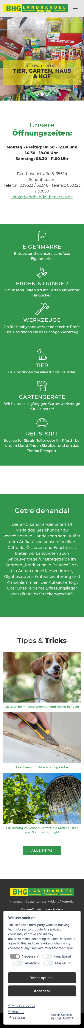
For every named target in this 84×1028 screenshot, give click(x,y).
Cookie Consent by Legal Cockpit (62, 1016)
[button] (37, 94)
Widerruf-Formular (61, 901)
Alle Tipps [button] (42, 850)
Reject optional (42, 978)
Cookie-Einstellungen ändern (42, 909)
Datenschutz (37, 901)
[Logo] (35, 8)
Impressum (17, 901)
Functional (62, 956)
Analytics (32, 963)
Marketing (63, 963)
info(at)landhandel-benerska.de (42, 197)
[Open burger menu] (75, 8)
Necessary (30, 956)
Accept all (42, 991)
